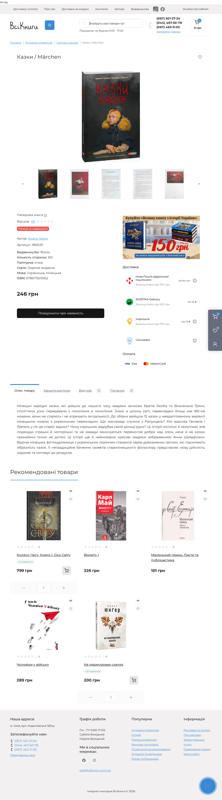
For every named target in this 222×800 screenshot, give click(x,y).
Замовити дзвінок (169, 31)
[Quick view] (71, 491)
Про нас (49, 9)
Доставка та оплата (197, 730)
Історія (136, 735)
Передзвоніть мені (22, 755)
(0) (33, 221)
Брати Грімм (38, 238)
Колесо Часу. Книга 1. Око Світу (43, 555)
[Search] (84, 23)
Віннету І (91, 555)
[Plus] (63, 587)
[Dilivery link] (194, 280)
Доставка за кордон (75, 9)
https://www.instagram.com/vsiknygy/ (94, 760)
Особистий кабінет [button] (196, 9)
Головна (15, 42)
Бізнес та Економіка (145, 758)
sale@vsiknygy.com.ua (95, 770)
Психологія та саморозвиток (151, 749)
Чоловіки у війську (33, 664)
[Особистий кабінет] (215, 344)
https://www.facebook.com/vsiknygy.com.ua (84, 760)
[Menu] (49, 25)
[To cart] (66, 570)
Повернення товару (197, 749)
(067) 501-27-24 (168, 18)
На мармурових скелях (103, 664)
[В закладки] (200, 57)
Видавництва (140, 9)
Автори (119, 9)
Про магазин (192, 735)
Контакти (101, 9)
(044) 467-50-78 (169, 23)
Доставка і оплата (25, 9)
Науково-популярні (145, 744)
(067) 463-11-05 (168, 27)
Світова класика (67, 42)
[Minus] (23, 587)
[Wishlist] (71, 499)
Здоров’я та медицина (147, 754)
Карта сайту (192, 754)
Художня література (38, 42)
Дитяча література (144, 739)
